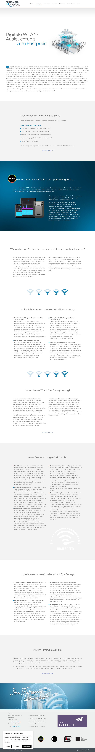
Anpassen (8, 746)
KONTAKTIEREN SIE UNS (47, 150)
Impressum (79, 750)
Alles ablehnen (16, 746)
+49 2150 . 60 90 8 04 (15, 722)
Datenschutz (86, 750)
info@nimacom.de (16, 726)
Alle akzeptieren (26, 746)
